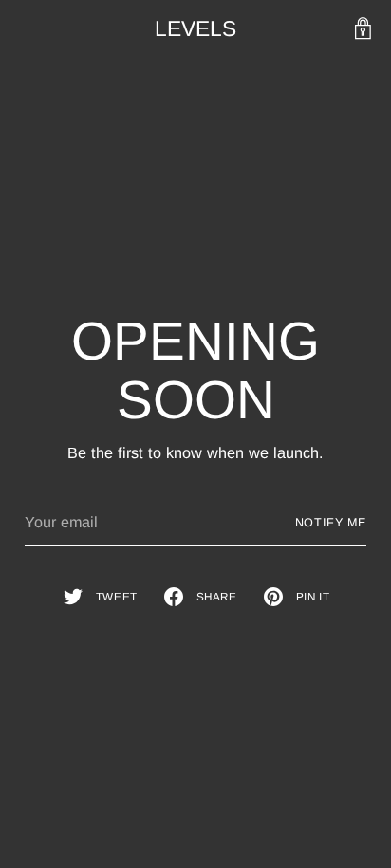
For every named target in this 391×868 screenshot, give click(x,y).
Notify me (331, 522)
